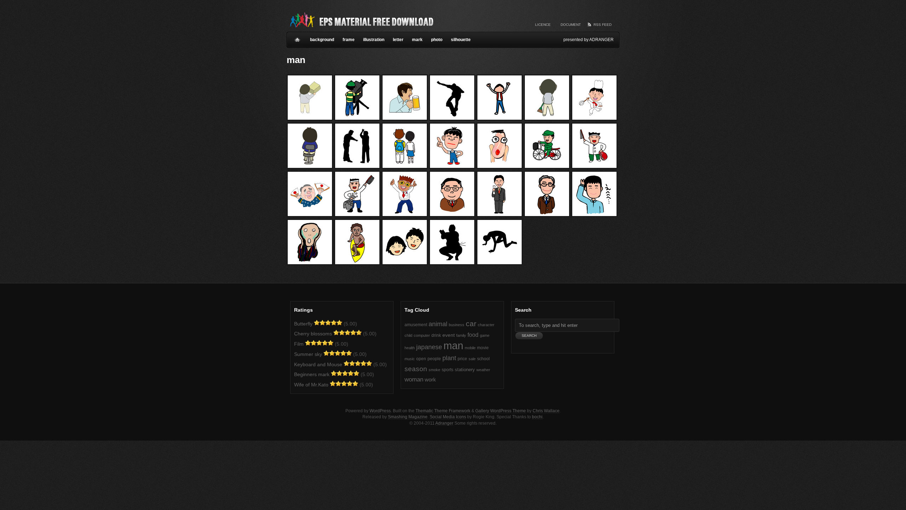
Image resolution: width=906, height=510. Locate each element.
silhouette (461, 40)
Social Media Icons (448, 417)
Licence (543, 25)
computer (422, 335)
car (471, 323)
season (416, 369)
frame (349, 40)
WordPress (380, 411)
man (453, 345)
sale (472, 359)
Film (299, 344)
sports (447, 369)
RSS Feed (603, 25)
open (421, 358)
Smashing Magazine (408, 417)
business (456, 325)
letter (398, 40)
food (473, 335)
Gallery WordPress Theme (500, 411)
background (322, 40)
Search (523, 310)
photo (436, 40)
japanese (429, 347)
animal (438, 324)
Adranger (444, 423)
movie (483, 347)
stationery (465, 369)
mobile (470, 348)
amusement (416, 324)
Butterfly (303, 324)
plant (449, 358)
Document (571, 25)
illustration (373, 40)
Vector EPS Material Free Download (361, 19)
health (410, 348)
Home (297, 37)
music (410, 359)
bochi (537, 417)
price (462, 358)
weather (483, 370)
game (484, 335)
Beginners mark (311, 374)
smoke (434, 370)
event (448, 335)
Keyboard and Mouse (318, 364)
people (434, 358)
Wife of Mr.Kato (311, 384)
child (408, 335)
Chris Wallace (546, 411)
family (461, 335)
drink (436, 335)
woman (414, 379)
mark (417, 40)
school (483, 358)
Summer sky (308, 354)
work (430, 379)
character (486, 325)
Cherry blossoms (313, 333)
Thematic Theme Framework (442, 411)
